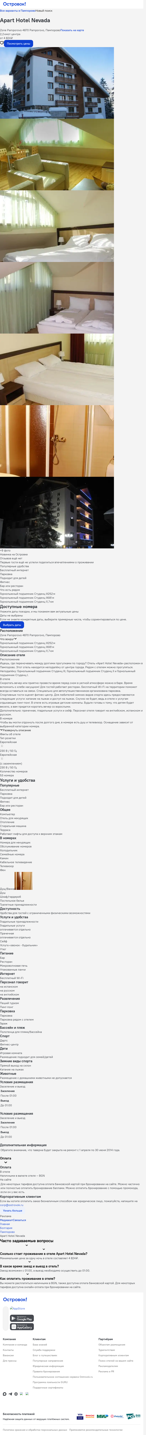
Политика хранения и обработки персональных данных (35, 1429)
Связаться (19, 1220)
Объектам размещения (111, 1344)
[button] (71, 83)
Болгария (6, 1228)
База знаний (40, 1344)
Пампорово (7, 1232)
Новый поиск (43, 10)
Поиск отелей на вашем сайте (115, 1360)
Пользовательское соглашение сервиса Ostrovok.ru (63, 1376)
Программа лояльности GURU (50, 1382)
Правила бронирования (46, 1371)
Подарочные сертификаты (48, 1387)
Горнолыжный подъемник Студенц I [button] (23, 651)
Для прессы (10, 1360)
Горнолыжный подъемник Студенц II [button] (23, 647)
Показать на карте (72, 30)
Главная (5, 1224)
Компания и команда (15, 1344)
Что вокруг (7, 639)
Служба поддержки (44, 1350)
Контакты (8, 1350)
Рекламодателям (108, 1366)
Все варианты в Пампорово (17, 10)
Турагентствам (106, 1350)
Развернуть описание (17, 730)
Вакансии (8, 1355)
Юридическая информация (48, 1366)
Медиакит (6, 1220)
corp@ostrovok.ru (11, 1205)
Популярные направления (48, 1360)
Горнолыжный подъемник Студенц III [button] (24, 643)
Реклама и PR (106, 1371)
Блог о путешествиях (45, 1355)
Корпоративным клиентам (113, 1355)
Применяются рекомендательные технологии (95, 1429)
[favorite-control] (2, 43)
